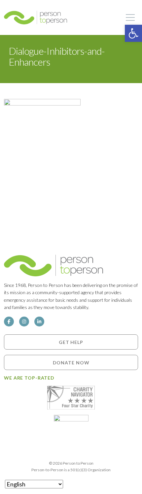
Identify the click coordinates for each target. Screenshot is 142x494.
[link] (133, 33)
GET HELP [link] (71, 342)
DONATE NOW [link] (71, 362)
